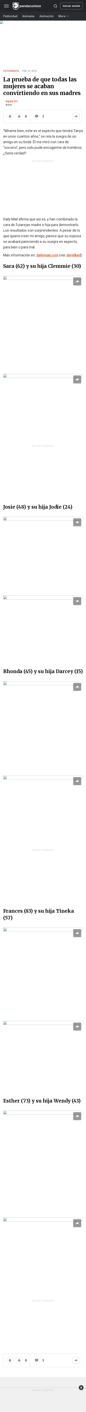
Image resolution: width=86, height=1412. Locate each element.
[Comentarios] (36, 116)
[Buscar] (55, 6)
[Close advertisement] (81, 1387)
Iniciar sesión (71, 5)
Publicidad (10, 16)
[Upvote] (10, 116)
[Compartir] (76, 116)
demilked (73, 255)
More (61, 16)
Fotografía (11, 70)
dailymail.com (47, 255)
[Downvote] (19, 116)
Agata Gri (12, 101)
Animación (46, 16)
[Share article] (77, 281)
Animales (28, 16)
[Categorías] (6, 6)
